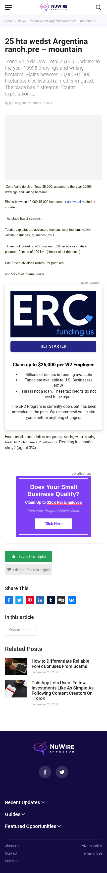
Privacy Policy (91, 846)
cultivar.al (74, 202)
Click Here (54, 523)
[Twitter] (62, 772)
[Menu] (8, 7)
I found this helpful (31, 556)
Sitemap (11, 861)
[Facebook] (45, 772)
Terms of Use (92, 853)
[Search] (98, 7)
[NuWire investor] (53, 7)
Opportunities (20, 630)
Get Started (53, 346)
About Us (12, 846)
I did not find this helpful (31, 570)
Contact (11, 853)
